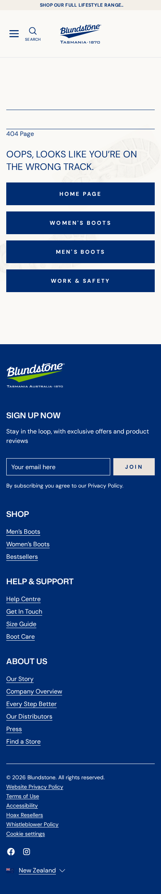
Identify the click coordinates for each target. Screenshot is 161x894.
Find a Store (23, 741)
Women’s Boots (28, 544)
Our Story (20, 679)
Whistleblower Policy (32, 824)
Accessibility (22, 805)
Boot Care (20, 636)
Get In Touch (24, 611)
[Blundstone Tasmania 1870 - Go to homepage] (80, 33)
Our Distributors (29, 716)
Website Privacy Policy (34, 786)
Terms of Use (22, 796)
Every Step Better (31, 704)
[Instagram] (26, 851)
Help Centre (23, 599)
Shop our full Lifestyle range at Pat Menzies (81, 5)
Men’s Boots (23, 531)
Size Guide (21, 624)
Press (14, 729)
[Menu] (14, 34)
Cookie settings (25, 833)
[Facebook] (11, 851)
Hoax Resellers (24, 814)
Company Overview (34, 691)
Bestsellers (22, 557)
